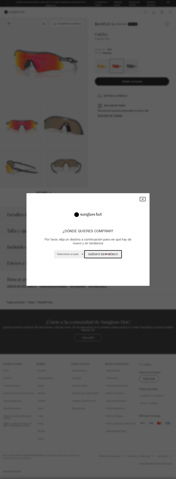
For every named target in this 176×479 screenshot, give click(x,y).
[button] (142, 199)
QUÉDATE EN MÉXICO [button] (103, 254)
